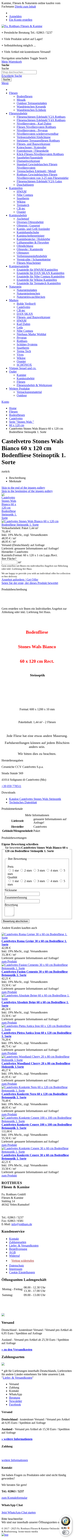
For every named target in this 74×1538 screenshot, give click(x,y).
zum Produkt (9, 961)
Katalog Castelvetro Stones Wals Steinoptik (35, 799)
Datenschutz (16, 1265)
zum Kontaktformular (14, 1497)
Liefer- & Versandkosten (24, 1245)
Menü (5, 83)
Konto (5, 401)
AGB (12, 1252)
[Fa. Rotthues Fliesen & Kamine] (22, 26)
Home (13, 408)
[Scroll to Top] (5, 1534)
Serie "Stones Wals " (21, 421)
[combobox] (19, 72)
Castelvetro (16, 418)
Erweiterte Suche (12, 75)
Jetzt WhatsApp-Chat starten (19, 1512)
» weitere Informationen (17, 1439)
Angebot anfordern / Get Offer (20, 579)
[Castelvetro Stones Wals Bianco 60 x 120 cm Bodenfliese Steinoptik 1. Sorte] (9, 517)
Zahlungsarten (17, 1242)
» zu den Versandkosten (17, 1349)
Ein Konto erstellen (20, 19)
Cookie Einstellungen (22, 1272)
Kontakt (14, 1238)
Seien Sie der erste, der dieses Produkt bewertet (30, 583)
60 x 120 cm (16, 425)
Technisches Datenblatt (23, 802)
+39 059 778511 (11, 786)
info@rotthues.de (21, 1224)
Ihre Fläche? (9, 558)
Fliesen (13, 411)
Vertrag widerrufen (22, 1260)
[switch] (65, 1532)
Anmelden (15, 16)
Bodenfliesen (17, 415)
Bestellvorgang (18, 1249)
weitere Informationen (15, 1460)
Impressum (15, 1269)
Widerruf (14, 1255)
